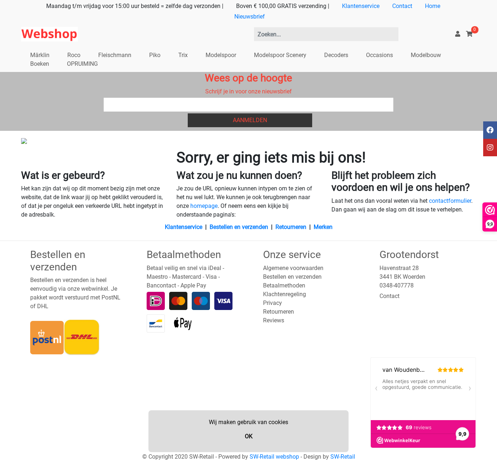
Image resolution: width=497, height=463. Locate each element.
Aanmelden (250, 120)
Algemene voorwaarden (293, 268)
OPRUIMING (82, 63)
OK (249, 436)
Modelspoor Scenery (280, 55)
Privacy (272, 302)
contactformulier (450, 200)
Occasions (379, 55)
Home (432, 6)
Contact (402, 6)
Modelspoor (221, 55)
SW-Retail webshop (274, 456)
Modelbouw (426, 55)
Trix (183, 55)
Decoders (336, 55)
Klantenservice (360, 6)
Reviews (273, 320)
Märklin (39, 55)
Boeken (39, 63)
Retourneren (290, 227)
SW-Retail (342, 456)
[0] (469, 34)
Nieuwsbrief (249, 16)
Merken (323, 227)
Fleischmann (114, 55)
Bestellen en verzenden (239, 227)
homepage (204, 205)
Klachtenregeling (284, 294)
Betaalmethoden (284, 285)
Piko (154, 55)
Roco (73, 55)
